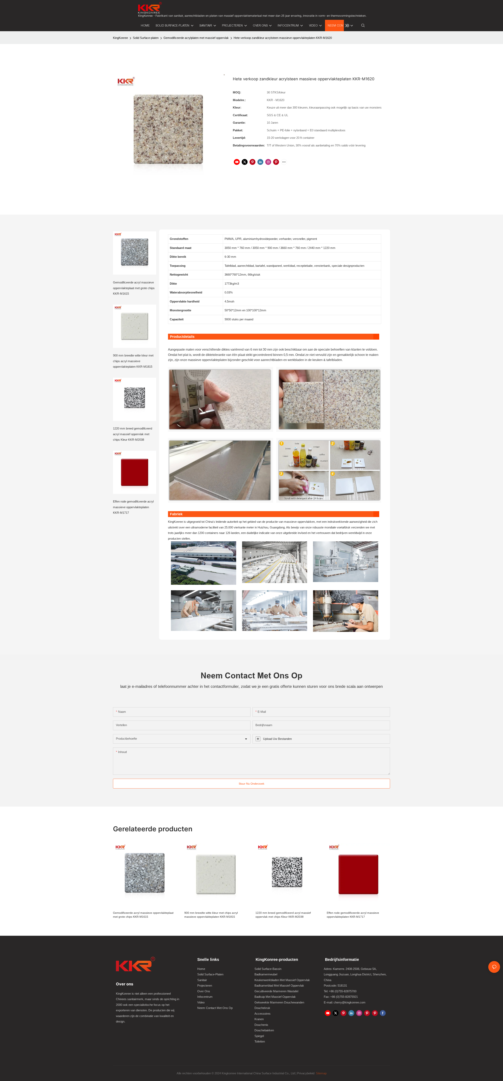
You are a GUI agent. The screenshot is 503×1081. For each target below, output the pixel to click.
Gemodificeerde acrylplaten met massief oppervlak (196, 37)
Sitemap (321, 1073)
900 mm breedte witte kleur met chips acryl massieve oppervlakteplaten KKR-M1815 (133, 361)
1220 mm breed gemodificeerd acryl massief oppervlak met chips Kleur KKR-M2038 (132, 434)
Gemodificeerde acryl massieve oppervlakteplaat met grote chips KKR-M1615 (134, 288)
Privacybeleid (306, 1073)
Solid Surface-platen (146, 37)
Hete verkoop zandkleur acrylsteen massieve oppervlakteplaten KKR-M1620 (283, 37)
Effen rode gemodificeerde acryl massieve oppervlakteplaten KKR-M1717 (133, 507)
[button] (346, 25)
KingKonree (120, 37)
